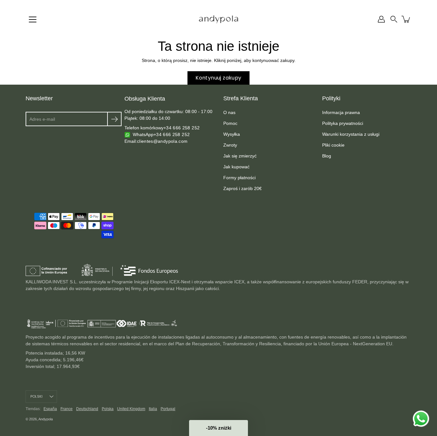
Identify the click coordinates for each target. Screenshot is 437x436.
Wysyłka (231, 134)
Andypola (45, 419)
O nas (229, 112)
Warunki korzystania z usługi (350, 134)
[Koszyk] (406, 19)
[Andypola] (219, 19)
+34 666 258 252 (181, 127)
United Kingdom (131, 409)
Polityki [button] (331, 98)
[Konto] (381, 19)
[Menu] (33, 19)
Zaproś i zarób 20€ (242, 188)
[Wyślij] (114, 119)
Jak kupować (236, 166)
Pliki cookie (333, 145)
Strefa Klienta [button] (240, 98)
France (66, 409)
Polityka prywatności (342, 123)
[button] (393, 19)
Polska (108, 409)
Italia (153, 409)
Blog (326, 155)
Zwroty (230, 145)
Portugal (168, 409)
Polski (36, 396)
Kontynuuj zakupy (218, 77)
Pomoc (230, 123)
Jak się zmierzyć (240, 155)
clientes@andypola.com (162, 141)
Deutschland (87, 409)
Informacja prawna (341, 112)
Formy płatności (239, 177)
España (50, 409)
